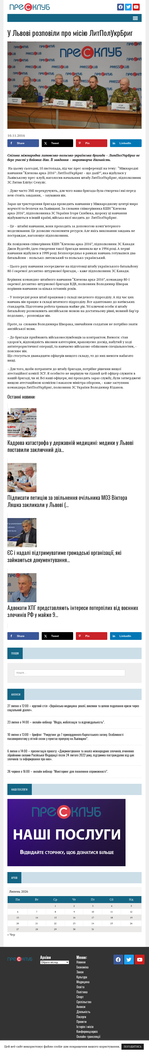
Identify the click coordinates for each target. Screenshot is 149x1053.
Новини (81, 962)
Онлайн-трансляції (88, 1036)
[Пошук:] (69, 672)
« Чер (11, 934)
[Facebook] (120, 7)
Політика (81, 992)
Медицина (82, 981)
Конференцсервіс (87, 1031)
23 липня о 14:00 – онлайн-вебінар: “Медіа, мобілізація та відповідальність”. (56, 722)
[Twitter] (128, 7)
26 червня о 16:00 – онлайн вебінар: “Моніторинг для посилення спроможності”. (57, 771)
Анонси (15, 694)
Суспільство (83, 1001)
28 (37, 929)
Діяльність (83, 1011)
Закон (80, 972)
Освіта (80, 987)
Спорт (80, 996)
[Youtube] (136, 7)
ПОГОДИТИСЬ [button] (132, 1046)
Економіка (82, 967)
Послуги (81, 1016)
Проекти (81, 1021)
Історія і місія (85, 1026)
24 (93, 923)
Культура (81, 977)
